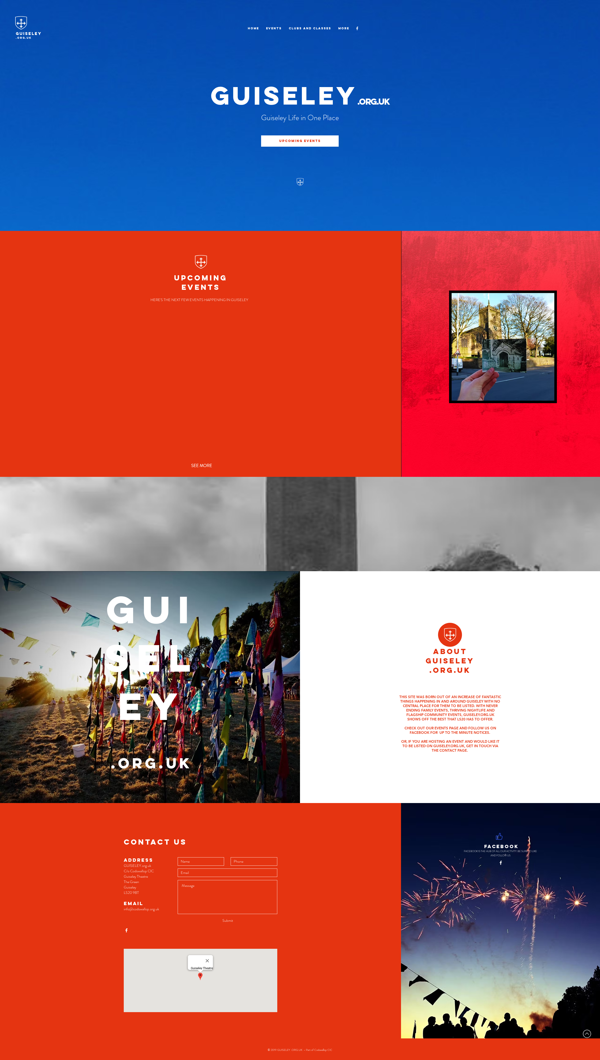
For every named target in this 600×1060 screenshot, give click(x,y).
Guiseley (29, 33)
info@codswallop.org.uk (141, 909)
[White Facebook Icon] (357, 28)
